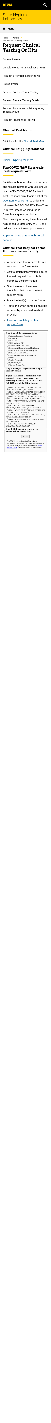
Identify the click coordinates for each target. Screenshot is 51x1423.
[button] (45, 5)
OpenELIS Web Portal (15, 200)
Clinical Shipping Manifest (18, 160)
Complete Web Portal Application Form (24, 67)
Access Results (12, 59)
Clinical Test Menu (34, 141)
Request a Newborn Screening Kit (21, 75)
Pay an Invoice (11, 84)
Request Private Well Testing (19, 119)
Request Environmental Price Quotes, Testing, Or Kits (23, 110)
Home (5, 38)
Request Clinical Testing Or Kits (21, 100)
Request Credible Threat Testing (20, 92)
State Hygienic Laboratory (15, 17)
